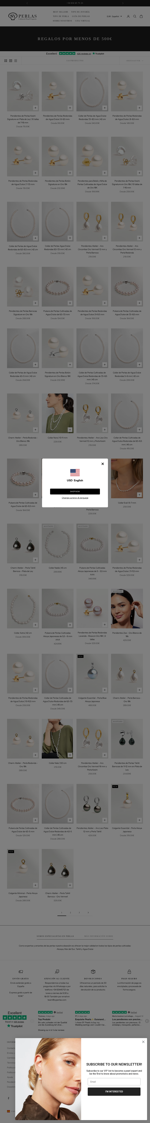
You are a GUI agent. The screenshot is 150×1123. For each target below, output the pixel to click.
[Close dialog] (143, 1041)
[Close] (102, 463)
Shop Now (75, 491)
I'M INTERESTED (114, 1091)
